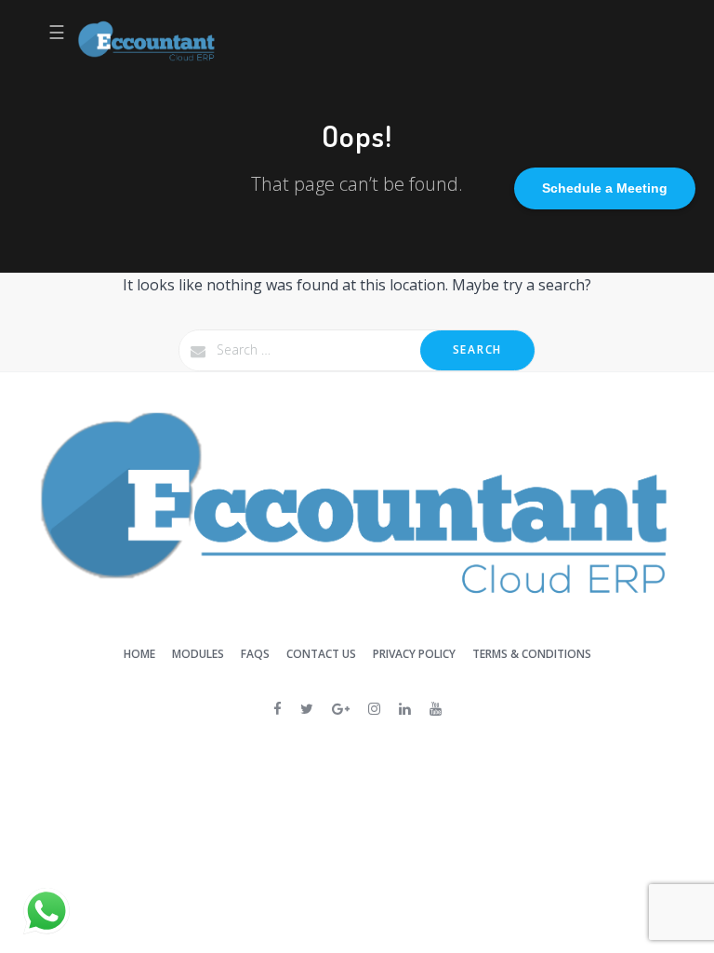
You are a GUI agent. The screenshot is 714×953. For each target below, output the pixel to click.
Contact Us (321, 654)
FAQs (255, 654)
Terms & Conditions (531, 654)
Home (139, 654)
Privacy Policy (414, 654)
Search (477, 349)
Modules (198, 654)
